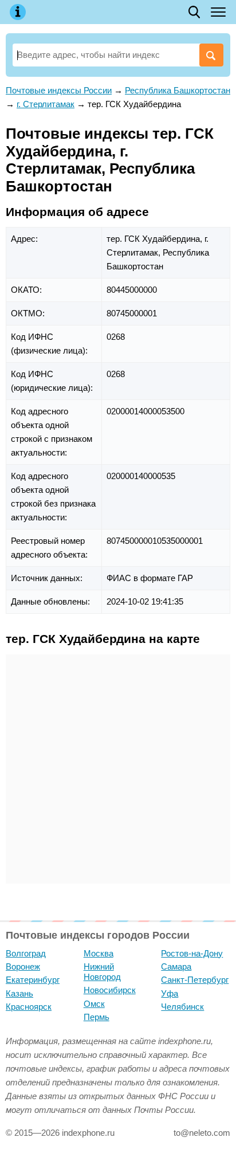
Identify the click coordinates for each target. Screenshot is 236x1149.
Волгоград (26, 953)
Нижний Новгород (102, 972)
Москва (98, 953)
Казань (19, 993)
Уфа (169, 993)
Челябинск (182, 1006)
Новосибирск (110, 990)
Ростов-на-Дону (192, 953)
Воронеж (23, 966)
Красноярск (29, 1006)
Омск (94, 1004)
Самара (176, 966)
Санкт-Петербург (195, 980)
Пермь (96, 1017)
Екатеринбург (33, 980)
